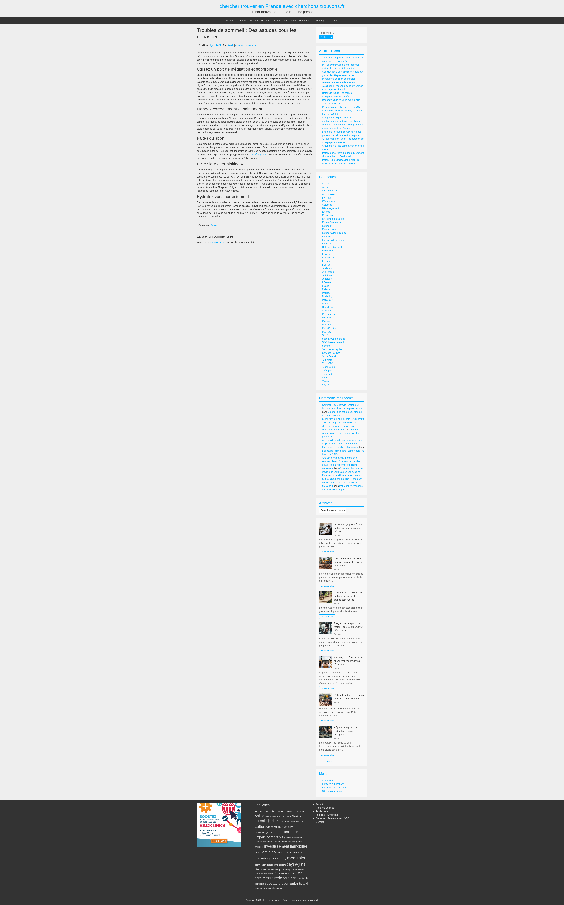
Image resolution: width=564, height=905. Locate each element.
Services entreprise (332, 349)
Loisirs (325, 286)
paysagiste (296, 864)
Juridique (327, 275)
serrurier (289, 878)
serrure (260, 878)
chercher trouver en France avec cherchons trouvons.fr (282, 6)
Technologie (320, 20)
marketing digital (267, 858)
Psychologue (268, 873)
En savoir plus (327, 552)
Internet (326, 264)
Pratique (265, 20)
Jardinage (327, 268)
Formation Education (333, 240)
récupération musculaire (285, 873)
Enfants (326, 212)
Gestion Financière (282, 841)
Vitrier (325, 377)
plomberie (284, 869)
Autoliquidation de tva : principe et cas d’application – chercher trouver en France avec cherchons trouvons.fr (342, 443)
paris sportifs (279, 865)
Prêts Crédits (329, 328)
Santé (277, 20)
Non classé (328, 307)
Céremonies (328, 201)
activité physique (258, 154)
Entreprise (304, 20)
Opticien (326, 310)
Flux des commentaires (334, 787)
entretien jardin (287, 832)
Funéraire (327, 243)
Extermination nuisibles (334, 233)
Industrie (326, 254)
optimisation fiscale (264, 865)
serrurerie (274, 878)
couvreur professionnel (295, 821)
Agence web (328, 187)
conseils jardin (265, 821)
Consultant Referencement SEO (332, 818)
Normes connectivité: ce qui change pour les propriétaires (340, 433)
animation (280, 811)
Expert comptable (269, 837)
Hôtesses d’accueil (332, 247)
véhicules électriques (272, 888)
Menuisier (327, 300)
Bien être (326, 197)
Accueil (230, 20)
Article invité (322, 811)
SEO (299, 873)
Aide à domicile (330, 190)
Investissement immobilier (285, 846)
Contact (334, 20)
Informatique (328, 257)
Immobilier (327, 250)
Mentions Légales (325, 808)
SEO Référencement (333, 342)
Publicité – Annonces (327, 815)
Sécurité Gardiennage (333, 339)
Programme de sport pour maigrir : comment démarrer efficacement (348, 627)
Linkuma (279, 852)
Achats (325, 183)
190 (328, 761)
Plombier (326, 321)
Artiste (259, 816)
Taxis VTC (327, 363)
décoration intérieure (280, 826)
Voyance (326, 384)
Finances (327, 236)
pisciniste (260, 869)
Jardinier (267, 852)
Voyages (242, 20)
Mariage (326, 293)
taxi (305, 883)
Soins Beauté (329, 356)
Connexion (328, 780)
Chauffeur (296, 816)
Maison (254, 20)
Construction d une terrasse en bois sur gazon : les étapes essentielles (348, 596)
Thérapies (327, 370)
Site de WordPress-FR (334, 791)
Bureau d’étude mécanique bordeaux (278, 816)
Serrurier (326, 346)
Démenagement (265, 832)
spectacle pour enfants (283, 883)
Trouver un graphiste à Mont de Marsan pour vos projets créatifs (348, 528)
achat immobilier (265, 811)
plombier (293, 869)
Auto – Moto (289, 20)
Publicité (326, 331)
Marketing (327, 296)
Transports (327, 374)
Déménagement (330, 208)
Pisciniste (327, 317)
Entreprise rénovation (333, 219)
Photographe (329, 314)
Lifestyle (326, 282)
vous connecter (217, 242)
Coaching (327, 205)
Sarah (230, 45)
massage (283, 859)
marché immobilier (293, 852)
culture (261, 826)
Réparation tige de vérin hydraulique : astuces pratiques (346, 731)
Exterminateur (329, 229)
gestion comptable (293, 837)
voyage (258, 888)
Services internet (331, 353)
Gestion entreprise (263, 841)
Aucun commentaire (245, 45)
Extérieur (326, 226)
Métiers (326, 303)
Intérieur (326, 261)
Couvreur (281, 821)
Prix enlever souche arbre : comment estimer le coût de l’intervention (348, 562)
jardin (257, 852)
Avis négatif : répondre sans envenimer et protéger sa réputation (348, 661)
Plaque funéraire (273, 870)
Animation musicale (295, 811)
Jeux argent (328, 272)
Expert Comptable (331, 222)
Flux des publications (333, 784)
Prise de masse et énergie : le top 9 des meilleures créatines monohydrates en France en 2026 (342, 110)
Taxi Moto (327, 360)
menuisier (296, 857)
